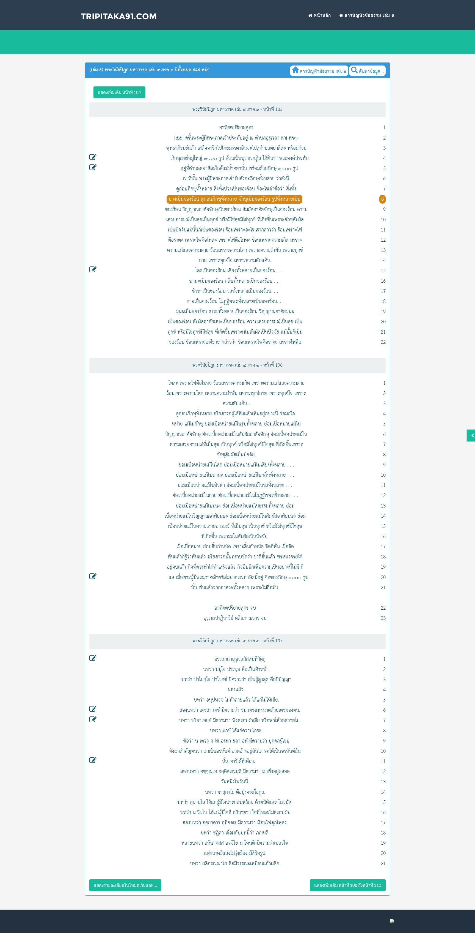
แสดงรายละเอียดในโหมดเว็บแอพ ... (125, 885)
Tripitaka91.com (119, 16)
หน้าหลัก (322, 15)
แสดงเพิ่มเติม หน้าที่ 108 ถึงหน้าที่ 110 (347, 885)
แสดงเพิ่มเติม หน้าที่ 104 (119, 92)
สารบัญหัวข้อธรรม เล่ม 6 (368, 15)
